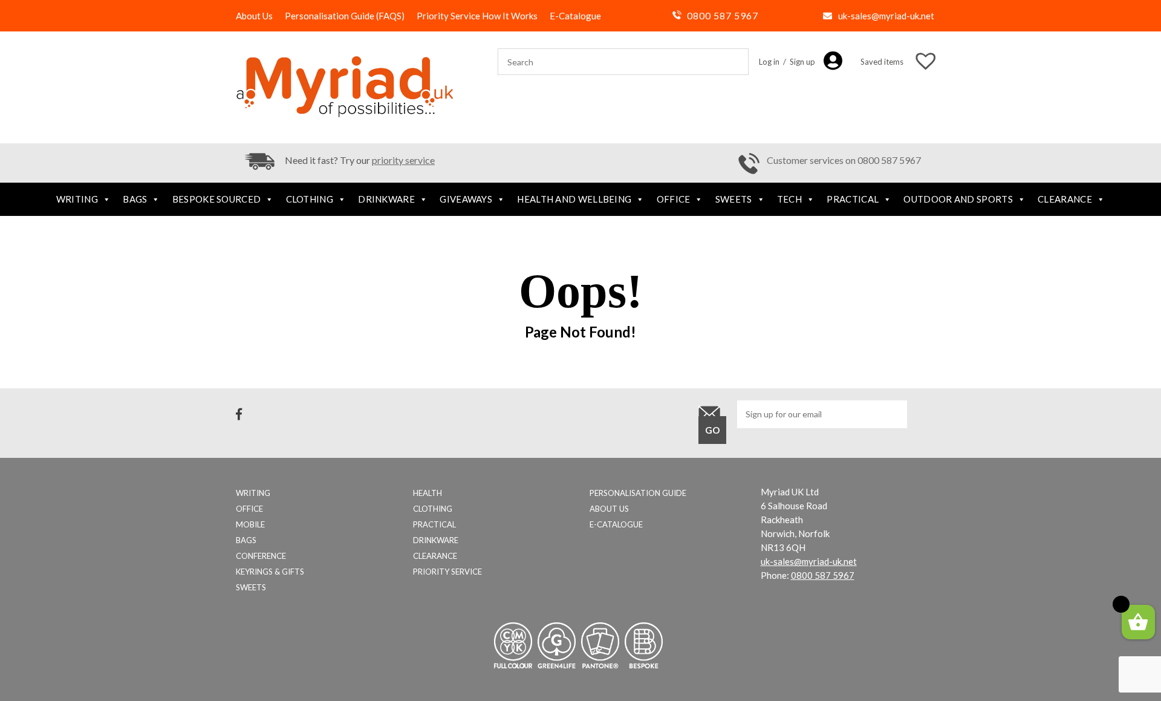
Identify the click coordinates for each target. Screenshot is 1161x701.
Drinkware (386, 199)
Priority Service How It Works (477, 15)
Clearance (1065, 199)
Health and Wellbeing (574, 199)
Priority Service (447, 571)
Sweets (733, 199)
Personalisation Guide (638, 493)
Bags (135, 199)
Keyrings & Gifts (270, 571)
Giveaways (466, 199)
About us (609, 509)
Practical (853, 199)
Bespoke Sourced (216, 199)
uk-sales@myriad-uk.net (886, 15)
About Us (254, 15)
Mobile (250, 524)
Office (674, 199)
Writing (77, 199)
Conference (261, 556)
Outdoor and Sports (957, 199)
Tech (789, 199)
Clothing (309, 199)
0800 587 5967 (722, 15)
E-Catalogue (575, 15)
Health (427, 493)
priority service (403, 160)
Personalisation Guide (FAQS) (345, 15)
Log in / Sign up (787, 62)
